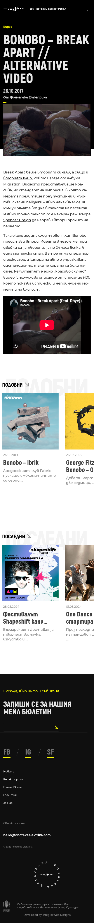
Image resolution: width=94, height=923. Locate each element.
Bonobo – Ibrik (21, 462)
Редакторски (13, 779)
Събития (10, 795)
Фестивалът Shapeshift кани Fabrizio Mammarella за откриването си (29, 618)
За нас (7, 803)
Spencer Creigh (17, 220)
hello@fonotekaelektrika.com (27, 835)
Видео (7, 26)
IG (28, 752)
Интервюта (12, 787)
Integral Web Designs (56, 914)
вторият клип (17, 178)
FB (6, 752)
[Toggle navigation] (88, 8)
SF (50, 752)
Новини (8, 771)
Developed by (33, 914)
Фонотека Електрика (28, 97)
